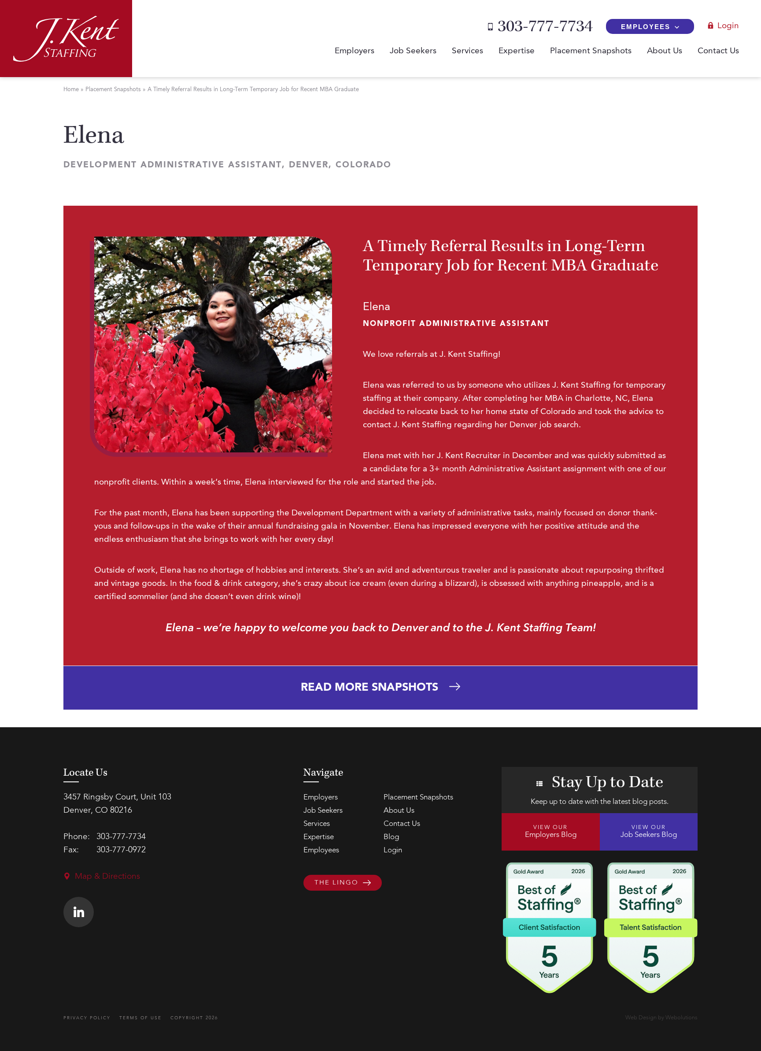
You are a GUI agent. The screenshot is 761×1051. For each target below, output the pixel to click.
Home (71, 90)
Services (467, 51)
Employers (354, 51)
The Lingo (336, 883)
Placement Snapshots (591, 51)
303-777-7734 (545, 26)
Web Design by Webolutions (661, 1018)
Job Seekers (413, 51)
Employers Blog (550, 832)
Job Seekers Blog (649, 832)
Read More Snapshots (369, 687)
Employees (645, 26)
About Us (664, 51)
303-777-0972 (121, 850)
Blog (391, 837)
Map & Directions (107, 877)
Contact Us (718, 51)
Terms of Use (140, 1018)
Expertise (517, 51)
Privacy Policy (87, 1018)
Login (728, 26)
